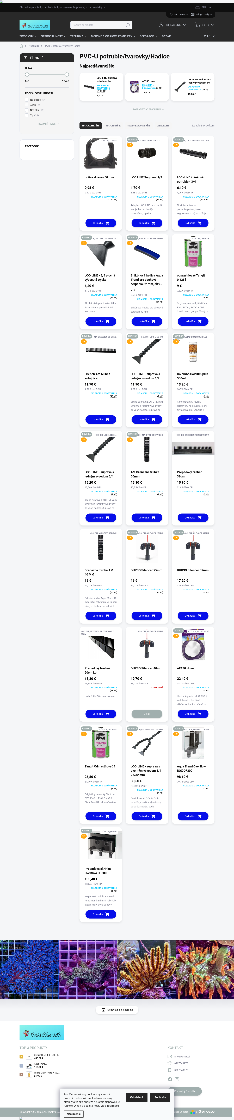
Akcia (34, 105)
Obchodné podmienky (31, 7)
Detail (147, 713)
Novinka (36, 110)
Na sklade (38, 99)
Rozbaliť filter (47, 124)
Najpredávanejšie (138, 125)
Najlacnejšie (90, 125)
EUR (204, 7)
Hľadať (128, 25)
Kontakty (97, 7)
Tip (34, 115)
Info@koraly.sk (182, 1056)
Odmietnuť (136, 1097)
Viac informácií (110, 1105)
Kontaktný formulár (184, 1091)
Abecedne (163, 125)
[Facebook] (170, 1078)
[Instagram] (177, 1078)
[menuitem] (29, 36)
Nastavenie (74, 1114)
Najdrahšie (113, 125)
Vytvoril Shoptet (179, 1111)
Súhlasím (160, 1097)
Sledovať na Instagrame (120, 1009)
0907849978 (181, 1063)
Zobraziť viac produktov (147, 109)
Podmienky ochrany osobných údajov (68, 7)
